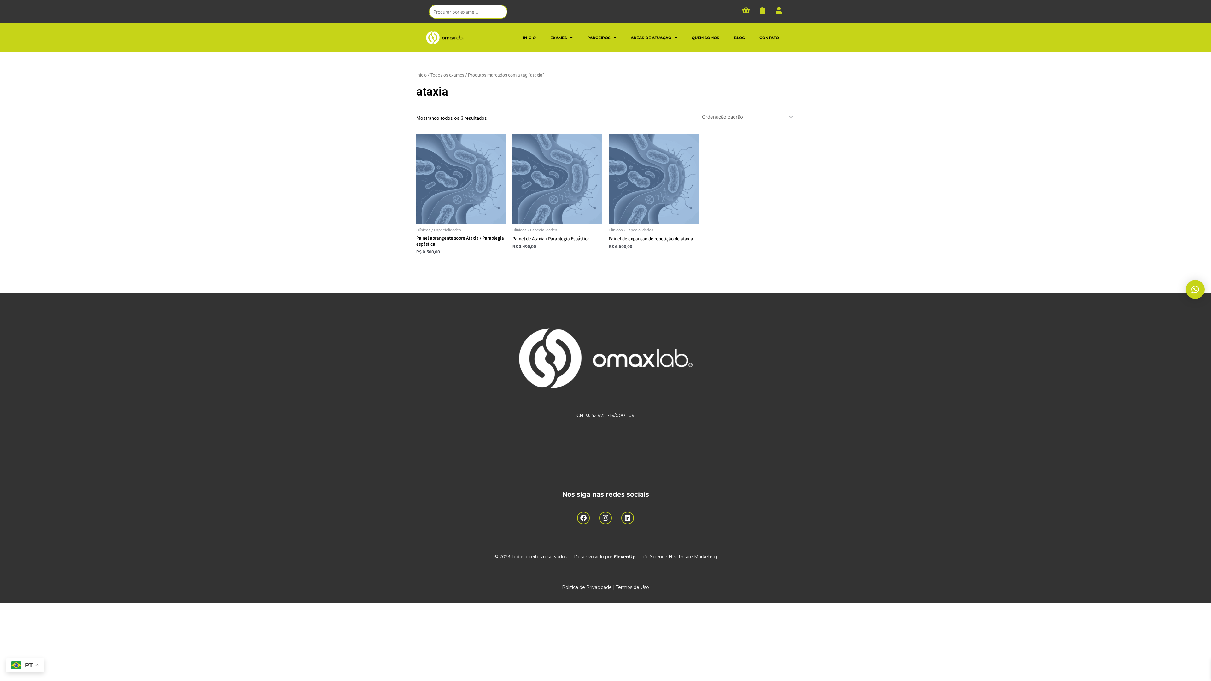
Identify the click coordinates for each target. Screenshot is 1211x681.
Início (421, 75)
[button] (1195, 289)
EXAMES (558, 37)
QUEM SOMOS (705, 37)
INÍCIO (529, 37)
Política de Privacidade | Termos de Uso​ (605, 587)
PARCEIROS (599, 37)
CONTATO (769, 37)
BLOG (739, 37)
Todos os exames (447, 75)
